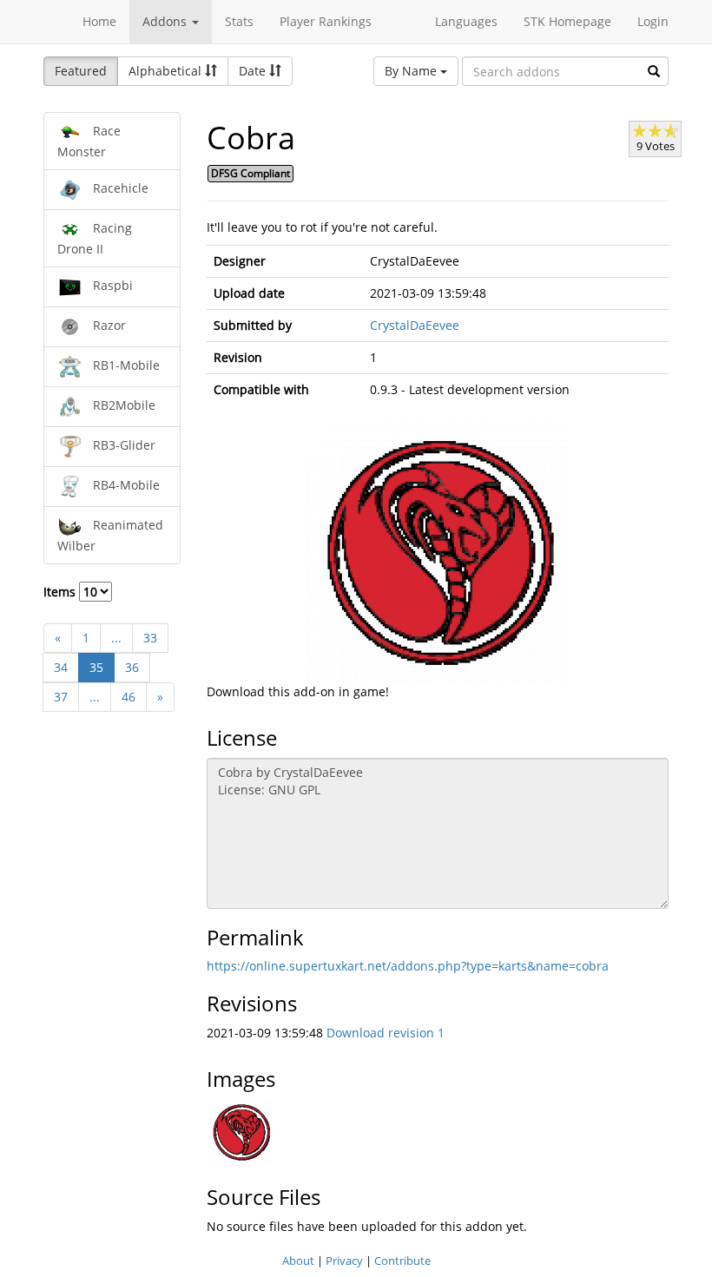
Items (61, 591)
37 (61, 696)
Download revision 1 (385, 1032)
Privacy (344, 1260)
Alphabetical (167, 71)
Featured (81, 71)
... (116, 637)
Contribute (402, 1260)
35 (96, 667)
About (298, 1260)
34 (61, 667)
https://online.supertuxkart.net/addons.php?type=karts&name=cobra (408, 966)
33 (150, 637)
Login (653, 21)
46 (128, 696)
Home (99, 21)
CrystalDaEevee (414, 325)
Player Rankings (326, 21)
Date (254, 71)
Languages (466, 21)
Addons (166, 21)
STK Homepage (567, 21)
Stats (239, 21)
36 (132, 667)
